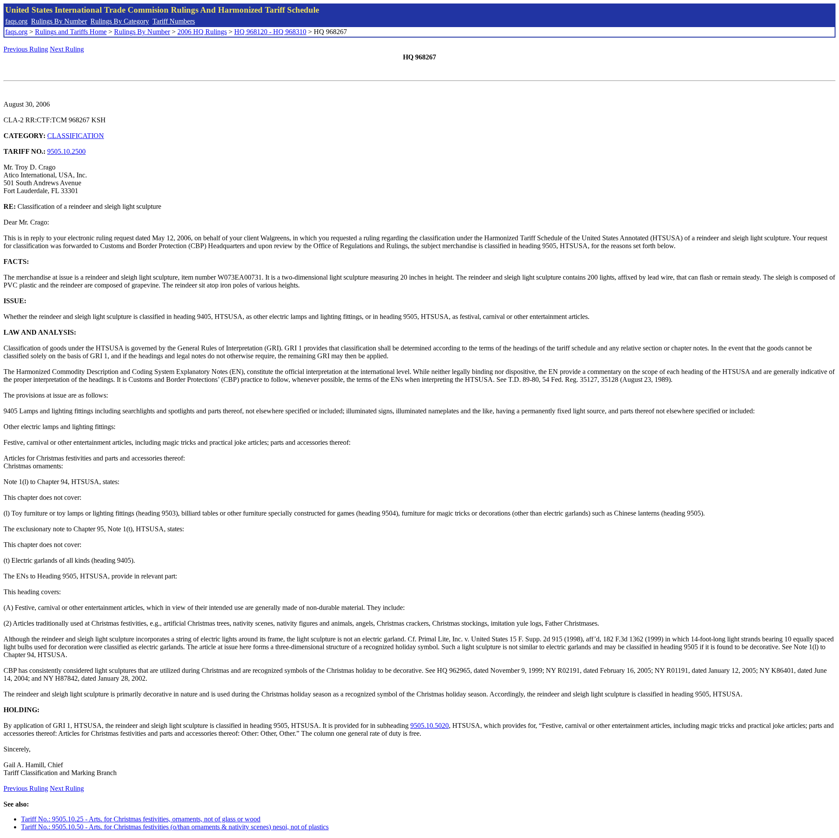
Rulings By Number (59, 21)
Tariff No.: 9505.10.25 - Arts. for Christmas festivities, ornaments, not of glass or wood (140, 819)
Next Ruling (67, 49)
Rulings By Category (119, 21)
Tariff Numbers (174, 21)
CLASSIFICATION (75, 135)
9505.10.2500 (66, 151)
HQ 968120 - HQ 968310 (270, 31)
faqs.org (16, 21)
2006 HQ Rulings (202, 31)
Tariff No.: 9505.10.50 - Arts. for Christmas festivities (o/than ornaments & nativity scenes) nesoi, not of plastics (175, 827)
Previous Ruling (25, 49)
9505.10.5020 (429, 725)
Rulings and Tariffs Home (71, 31)
